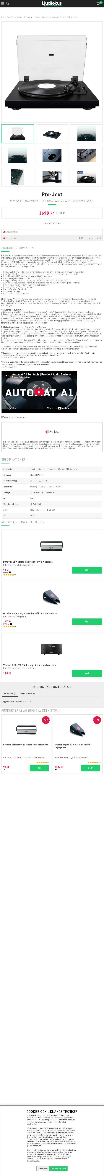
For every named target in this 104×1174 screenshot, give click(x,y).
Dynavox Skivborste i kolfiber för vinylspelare (28, 561)
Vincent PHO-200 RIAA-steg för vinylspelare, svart (30, 665)
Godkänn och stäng (58, 1169)
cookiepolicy (32, 1124)
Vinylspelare (17, 17)
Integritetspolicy (33, 1161)
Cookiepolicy (59, 1159)
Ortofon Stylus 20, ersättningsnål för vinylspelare (30, 613)
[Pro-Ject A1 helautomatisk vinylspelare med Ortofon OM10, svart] (52, 122)
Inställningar (42, 1169)
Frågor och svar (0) (27, 693)
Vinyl (9, 17)
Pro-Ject (52, 194)
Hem (3, 17)
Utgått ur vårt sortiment (90, 238)
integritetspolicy (56, 1152)
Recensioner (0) (10, 693)
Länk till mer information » (15, 417)
